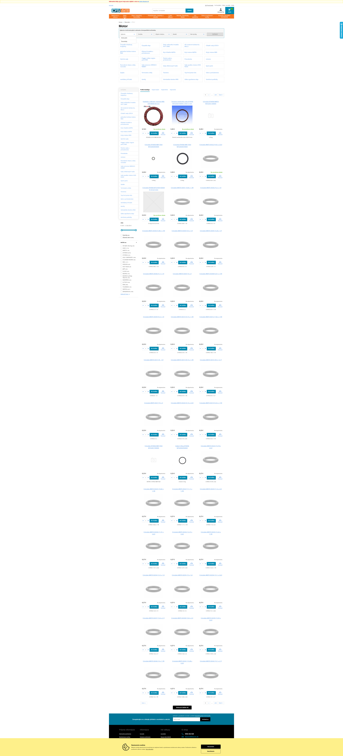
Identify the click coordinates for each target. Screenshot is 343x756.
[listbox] (128, 39)
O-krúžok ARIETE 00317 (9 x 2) (153, 403)
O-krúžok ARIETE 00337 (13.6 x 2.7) (154, 618)
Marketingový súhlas (124, 737)
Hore (143, 703)
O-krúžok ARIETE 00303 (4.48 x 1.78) (153, 231)
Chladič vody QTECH (127, 113)
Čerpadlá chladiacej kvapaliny (127, 94)
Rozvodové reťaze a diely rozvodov (128, 161)
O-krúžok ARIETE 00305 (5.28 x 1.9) (211, 231)
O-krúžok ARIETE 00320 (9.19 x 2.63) (182, 403)
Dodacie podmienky (145, 737)
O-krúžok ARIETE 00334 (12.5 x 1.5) (154, 575)
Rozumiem (210, 746)
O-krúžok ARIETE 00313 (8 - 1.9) (153, 360)
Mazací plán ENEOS (166, 737)
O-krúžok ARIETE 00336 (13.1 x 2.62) (210, 575)
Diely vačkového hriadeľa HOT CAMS (128, 103)
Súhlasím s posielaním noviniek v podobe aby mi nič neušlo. (192, 716)
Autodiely (163, 734)
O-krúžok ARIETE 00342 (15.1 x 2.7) (211, 661)
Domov (120, 22)
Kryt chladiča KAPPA (127, 128)
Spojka (123, 184)
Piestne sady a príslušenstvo (125, 149)
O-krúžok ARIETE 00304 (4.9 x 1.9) (182, 231)
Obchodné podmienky (125, 734)
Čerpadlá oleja (125, 99)
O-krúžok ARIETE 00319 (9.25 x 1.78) (210, 403)
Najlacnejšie (155, 89)
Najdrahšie (164, 89)
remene (123, 157)
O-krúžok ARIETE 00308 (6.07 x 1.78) (210, 274)
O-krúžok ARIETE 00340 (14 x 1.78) (153, 661)
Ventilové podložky (126, 217)
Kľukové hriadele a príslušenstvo (126, 123)
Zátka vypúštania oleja (127, 213)
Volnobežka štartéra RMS (128, 210)
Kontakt (111, 5)
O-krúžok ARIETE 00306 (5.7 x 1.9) (153, 274)
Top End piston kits (126, 195)
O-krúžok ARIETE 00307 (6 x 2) (182, 274)
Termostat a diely (126, 188)
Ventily (123, 206)
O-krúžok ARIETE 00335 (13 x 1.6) (182, 575)
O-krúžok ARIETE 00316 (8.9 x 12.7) (211, 360)
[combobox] (128, 34)
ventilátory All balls (126, 202)
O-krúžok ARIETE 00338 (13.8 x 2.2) (182, 618)
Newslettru (198, 716)
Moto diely (127, 22)
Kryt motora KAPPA (126, 131)
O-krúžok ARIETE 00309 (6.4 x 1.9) (153, 317)
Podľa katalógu (145, 89)
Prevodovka (124, 153)
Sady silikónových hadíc (128, 171)
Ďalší (220, 95)
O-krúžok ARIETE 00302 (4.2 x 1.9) (210, 188)
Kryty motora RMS (126, 135)
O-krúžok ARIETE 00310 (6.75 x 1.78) (182, 317)
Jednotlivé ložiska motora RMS (128, 118)
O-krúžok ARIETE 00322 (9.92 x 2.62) (210, 145)
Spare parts (124, 181)
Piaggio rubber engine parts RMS (127, 143)
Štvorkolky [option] (124, 41)
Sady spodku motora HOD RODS (128, 176)
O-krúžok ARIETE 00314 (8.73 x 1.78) (182, 360)
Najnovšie (173, 89)
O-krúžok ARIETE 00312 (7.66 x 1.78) (210, 317)
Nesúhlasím (210, 751)
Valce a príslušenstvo (127, 199)
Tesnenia (123, 191)
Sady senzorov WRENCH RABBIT (128, 167)
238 (215, 95)
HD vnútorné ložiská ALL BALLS (128, 109)
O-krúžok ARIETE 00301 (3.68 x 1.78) (182, 188)
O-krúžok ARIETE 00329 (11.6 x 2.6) (211, 489)
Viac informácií (149, 749)
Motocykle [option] (124, 38)
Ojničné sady (124, 139)
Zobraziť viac (125, 294)
